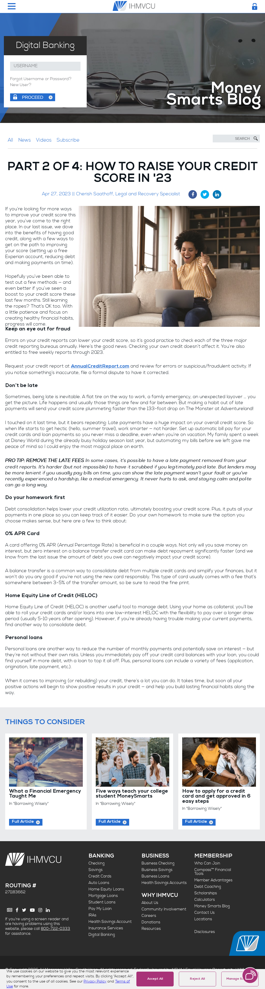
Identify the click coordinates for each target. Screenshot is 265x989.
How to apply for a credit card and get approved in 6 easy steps (216, 796)
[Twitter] (24, 910)
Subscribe (68, 140)
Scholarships (205, 893)
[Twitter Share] (205, 194)
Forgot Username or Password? (40, 79)
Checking (97, 863)
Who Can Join (207, 863)
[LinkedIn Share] (217, 194)
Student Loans (102, 902)
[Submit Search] (256, 138)
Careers (149, 915)
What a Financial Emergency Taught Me (45, 794)
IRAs (92, 915)
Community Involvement (164, 909)
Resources (151, 928)
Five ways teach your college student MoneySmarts (132, 794)
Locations (203, 919)
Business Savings (157, 869)
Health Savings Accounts (164, 882)
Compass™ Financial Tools (212, 871)
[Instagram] (40, 910)
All (10, 140)
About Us (150, 902)
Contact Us (204, 912)
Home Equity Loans (106, 889)
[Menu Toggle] (11, 7)
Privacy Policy (95, 981)
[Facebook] (17, 910)
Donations (151, 922)
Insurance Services (106, 928)
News (24, 140)
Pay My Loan (100, 908)
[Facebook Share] (192, 194)
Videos (43, 140)
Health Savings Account (110, 921)
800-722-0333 (55, 928)
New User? (20, 85)
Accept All (155, 979)
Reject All (197, 979)
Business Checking (158, 863)
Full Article (23, 822)
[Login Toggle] (254, 6)
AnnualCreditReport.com (100, 366)
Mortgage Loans (103, 895)
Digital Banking (102, 934)
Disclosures (204, 931)
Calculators (204, 899)
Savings (95, 869)
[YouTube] (32, 910)
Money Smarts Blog (212, 906)
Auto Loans (99, 882)
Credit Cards (100, 876)
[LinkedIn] (48, 910)
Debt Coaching (207, 886)
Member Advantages (213, 880)
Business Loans (155, 876)
